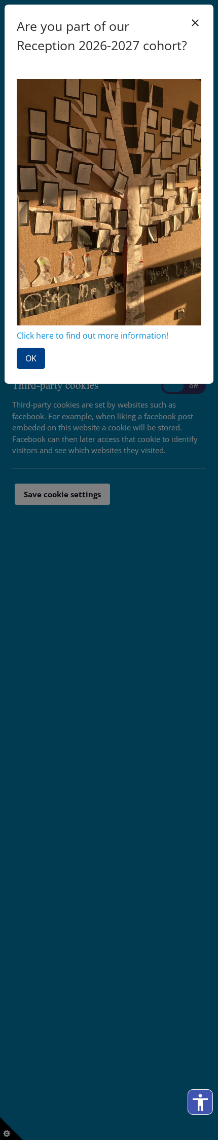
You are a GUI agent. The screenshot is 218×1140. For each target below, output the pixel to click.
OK (31, 358)
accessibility (200, 1102)
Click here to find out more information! (92, 335)
